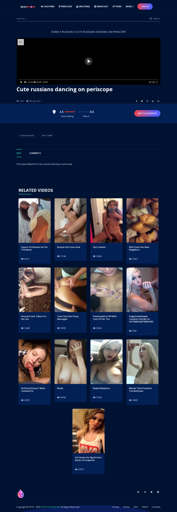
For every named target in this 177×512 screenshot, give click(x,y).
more (129, 6)
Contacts (156, 507)
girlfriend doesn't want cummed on (33, 389)
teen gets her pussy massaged (68, 317)
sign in (145, 6)
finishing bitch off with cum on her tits (105, 317)
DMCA (145, 507)
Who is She (46, 136)
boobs (60, 388)
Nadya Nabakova (101, 388)
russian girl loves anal (68, 247)
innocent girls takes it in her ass (33, 317)
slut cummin (99, 247)
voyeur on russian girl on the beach (34, 248)
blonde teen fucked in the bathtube (140, 389)
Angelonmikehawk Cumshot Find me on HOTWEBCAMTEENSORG (141, 319)
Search (156, 18)
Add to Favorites (147, 113)
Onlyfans (84, 6)
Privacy (115, 507)
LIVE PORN (48, 6)
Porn (118, 6)
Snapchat (102, 6)
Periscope (66, 6)
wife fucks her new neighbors (139, 248)
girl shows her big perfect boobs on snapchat (88, 459)
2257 (135, 507)
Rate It (86, 116)
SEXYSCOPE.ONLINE (50, 507)
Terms (126, 507)
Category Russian (26, 136)
